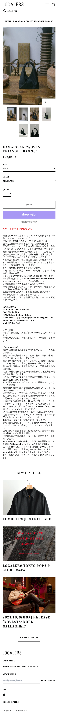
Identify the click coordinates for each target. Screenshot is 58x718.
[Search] (5, 11)
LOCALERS (14, 702)
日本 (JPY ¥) (21, 710)
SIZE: (5, 164)
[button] (53, 4)
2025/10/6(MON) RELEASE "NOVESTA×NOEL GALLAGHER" (26, 621)
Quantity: (8, 189)
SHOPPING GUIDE (11, 666)
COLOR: (6, 177)
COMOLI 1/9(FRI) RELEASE (27, 519)
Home (8, 21)
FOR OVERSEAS (30, 666)
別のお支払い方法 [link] (29, 222)
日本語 (6, 710)
